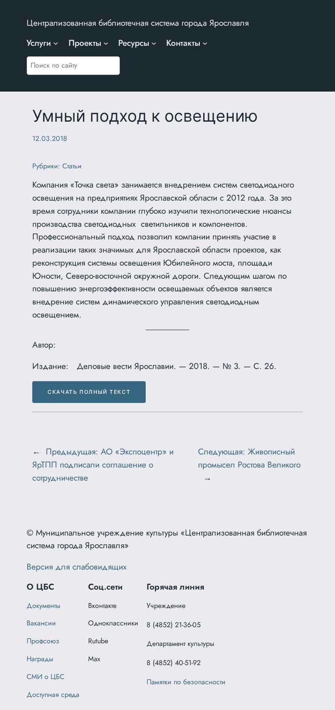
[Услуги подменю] (55, 43)
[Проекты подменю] (106, 43)
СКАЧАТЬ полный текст (89, 392)
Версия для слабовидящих (76, 566)
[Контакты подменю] (205, 43)
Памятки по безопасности (186, 682)
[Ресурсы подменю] (154, 43)
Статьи (72, 166)
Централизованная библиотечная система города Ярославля (138, 23)
